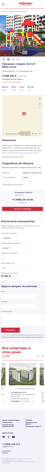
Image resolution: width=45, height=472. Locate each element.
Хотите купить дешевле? (11, 82)
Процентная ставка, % (9, 253)
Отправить (10, 330)
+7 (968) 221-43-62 (22, 199)
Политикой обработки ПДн (11, 337)
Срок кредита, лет (8, 263)
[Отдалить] (39, 107)
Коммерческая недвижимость (8, 425)
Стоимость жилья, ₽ (8, 233)
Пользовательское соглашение (12, 460)
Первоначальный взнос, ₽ (11, 243)
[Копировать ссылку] (3, 59)
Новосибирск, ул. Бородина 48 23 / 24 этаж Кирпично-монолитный (23, 395)
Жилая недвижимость (11, 420)
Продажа (12, 11)
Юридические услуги (31, 423)
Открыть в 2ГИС (37, 133)
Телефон (4, 301)
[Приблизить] (40, 103)
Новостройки (7, 422)
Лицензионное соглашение (24, 132)
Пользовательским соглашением (33, 337)
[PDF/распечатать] (8, 59)
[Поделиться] (18, 59)
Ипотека (28, 420)
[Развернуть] (39, 98)
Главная (4, 11)
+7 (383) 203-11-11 (11, 444)
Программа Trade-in (33, 426)
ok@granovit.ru (8, 447)
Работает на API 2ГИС (25, 131)
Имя (2, 292)
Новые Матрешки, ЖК (30, 167)
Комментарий (6, 311)
